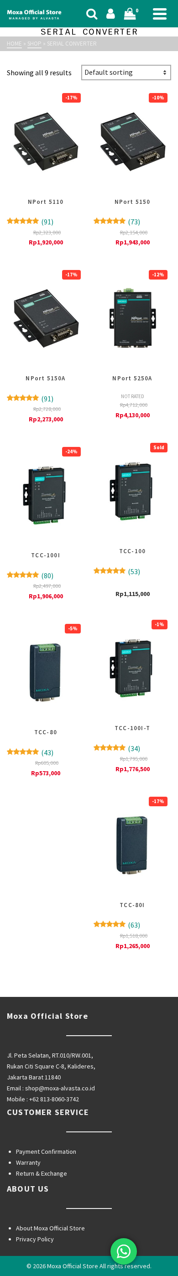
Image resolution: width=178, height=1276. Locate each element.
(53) (117, 571)
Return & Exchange (41, 1173)
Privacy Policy (35, 1239)
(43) (30, 752)
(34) (117, 748)
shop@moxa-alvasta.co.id (60, 1088)
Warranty (28, 1162)
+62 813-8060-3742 (54, 1099)
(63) (117, 924)
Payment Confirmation (46, 1151)
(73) (117, 221)
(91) (30, 221)
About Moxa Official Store (50, 1228)
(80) (30, 575)
